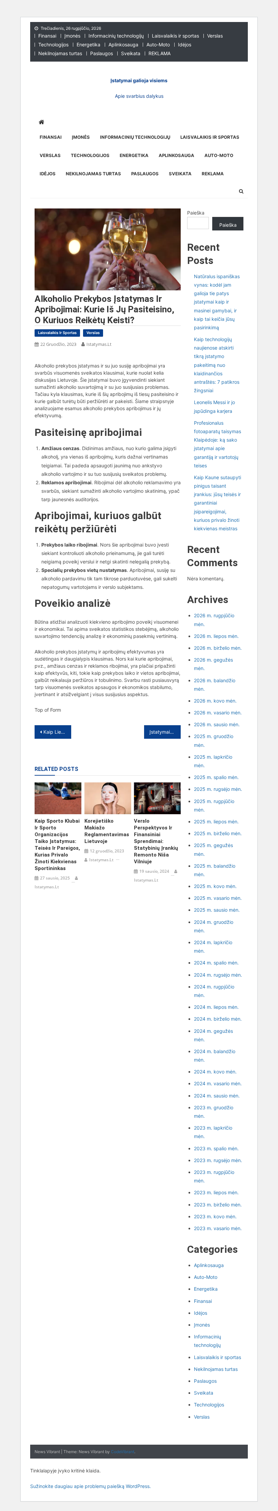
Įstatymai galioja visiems (139, 80)
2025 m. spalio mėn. (216, 777)
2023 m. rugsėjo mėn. (218, 1160)
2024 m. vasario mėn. (218, 1083)
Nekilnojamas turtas (60, 53)
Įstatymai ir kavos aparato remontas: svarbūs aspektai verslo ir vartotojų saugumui (165, 732)
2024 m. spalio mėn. (216, 962)
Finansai (47, 36)
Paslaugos (101, 53)
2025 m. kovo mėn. (215, 886)
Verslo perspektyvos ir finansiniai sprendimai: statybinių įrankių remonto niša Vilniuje (156, 841)
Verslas (215, 36)
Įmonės (72, 36)
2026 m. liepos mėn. (216, 636)
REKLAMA (159, 53)
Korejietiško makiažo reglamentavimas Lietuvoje (106, 831)
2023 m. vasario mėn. (218, 1228)
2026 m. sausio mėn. (217, 724)
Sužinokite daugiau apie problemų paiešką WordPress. (90, 1486)
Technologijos (53, 44)
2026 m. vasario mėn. (218, 712)
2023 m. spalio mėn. (216, 1148)
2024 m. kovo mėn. (215, 1071)
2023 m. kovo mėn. (215, 1216)
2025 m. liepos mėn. (216, 821)
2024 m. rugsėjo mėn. (218, 975)
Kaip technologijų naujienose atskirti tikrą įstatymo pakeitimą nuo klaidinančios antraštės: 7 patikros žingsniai (216, 364)
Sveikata (130, 53)
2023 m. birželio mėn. (218, 1204)
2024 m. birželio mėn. (218, 1019)
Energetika (88, 44)
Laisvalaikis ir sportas (175, 36)
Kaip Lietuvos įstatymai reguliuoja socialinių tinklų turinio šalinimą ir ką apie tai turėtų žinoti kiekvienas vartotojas (57, 732)
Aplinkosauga (123, 44)
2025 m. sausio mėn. (217, 910)
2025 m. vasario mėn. (218, 898)
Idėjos (184, 44)
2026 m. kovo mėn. (215, 701)
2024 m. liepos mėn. (216, 1007)
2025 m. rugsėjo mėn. (218, 789)
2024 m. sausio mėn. (217, 1095)
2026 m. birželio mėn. (218, 648)
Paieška (195, 213)
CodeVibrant (122, 1451)
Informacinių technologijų (116, 36)
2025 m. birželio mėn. (218, 833)
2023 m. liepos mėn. (216, 1192)
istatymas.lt (99, 344)
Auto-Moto (158, 44)
